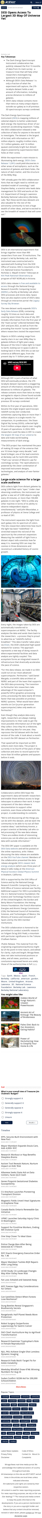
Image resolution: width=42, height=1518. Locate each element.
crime (23, 1425)
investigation (25, 1421)
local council (15, 1413)
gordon (34, 978)
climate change (7, 1437)
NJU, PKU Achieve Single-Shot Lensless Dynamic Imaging (20, 1353)
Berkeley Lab (19, 987)
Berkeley (5, 978)
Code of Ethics (27, 1451)
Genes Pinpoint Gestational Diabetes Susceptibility (19, 1182)
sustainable (6, 1429)
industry (15, 1421)
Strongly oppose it (13, 1112)
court (32, 1437)
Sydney (26, 1433)
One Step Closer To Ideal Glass (16, 1236)
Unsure (8, 1117)
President (35, 1433)
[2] (15, 1496)
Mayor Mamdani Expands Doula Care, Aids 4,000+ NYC (19, 1147)
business (17, 1409)
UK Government (30, 1429)
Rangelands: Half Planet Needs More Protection (19, 1315)
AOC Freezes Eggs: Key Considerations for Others (19, 1287)
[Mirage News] (8, 2)
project (16, 1425)
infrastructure (7, 1417)
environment (23, 1405)
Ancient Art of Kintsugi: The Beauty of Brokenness (30, 1015)
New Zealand (17, 1429)
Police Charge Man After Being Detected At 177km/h (16, 1245)
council (25, 1409)
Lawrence (5, 984)
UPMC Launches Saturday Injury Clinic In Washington (20, 1219)
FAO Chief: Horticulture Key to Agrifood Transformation (20, 1333)
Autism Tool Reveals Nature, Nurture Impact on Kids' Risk (19, 1164)
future (19, 1433)
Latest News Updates (9, 1451)
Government (15, 1397)
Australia (5, 1397)
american (25, 978)
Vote (6, 1123)
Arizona (29, 981)
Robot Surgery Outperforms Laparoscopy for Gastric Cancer (16, 1324)
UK (31, 1409)
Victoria (36, 1401)
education (28, 1417)
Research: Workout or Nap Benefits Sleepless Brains (18, 1156)
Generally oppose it (14, 1107)
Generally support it (14, 1103)
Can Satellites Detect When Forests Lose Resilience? (18, 1298)
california (15, 978)
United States (6, 1425)
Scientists (11, 1433)
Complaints (26, 1457)
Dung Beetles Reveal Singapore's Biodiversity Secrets (17, 1307)
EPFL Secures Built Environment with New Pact (19, 1138)
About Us (36, 1454)
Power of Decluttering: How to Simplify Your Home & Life (29, 1042)
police (4, 1401)
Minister (33, 1405)
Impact (25, 1437)
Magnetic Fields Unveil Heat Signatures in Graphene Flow (20, 1202)
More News (21, 1387)
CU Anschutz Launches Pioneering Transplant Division (18, 1193)
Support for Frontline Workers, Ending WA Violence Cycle (20, 1228)
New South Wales (27, 1413)
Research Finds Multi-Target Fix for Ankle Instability (18, 1361)
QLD (3, 1433)
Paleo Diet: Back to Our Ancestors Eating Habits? (29, 1027)
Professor (5, 1405)
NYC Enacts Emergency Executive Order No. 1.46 (20, 1254)
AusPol (34, 1421)
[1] (13, 1496)
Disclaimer (5, 1457)
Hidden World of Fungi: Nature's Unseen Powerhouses (28, 1002)
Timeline (5, 1130)
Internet (5, 1441)
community (35, 1397)
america (17, 1437)
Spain (24, 975)
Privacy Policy (6, 1454)
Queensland (6, 1409)
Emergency (31, 1425)
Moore (4, 981)
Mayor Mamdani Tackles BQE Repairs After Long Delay (19, 1263)
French (32, 975)
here (35, 964)
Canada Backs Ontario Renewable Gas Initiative (20, 1210)
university (25, 1397)
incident (13, 1441)
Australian (12, 1401)
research (22, 1401)
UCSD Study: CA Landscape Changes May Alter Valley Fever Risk (19, 1272)
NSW (29, 1401)
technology (6, 1421)
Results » (32, 1123)
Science (4, 8)
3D (13, 984)
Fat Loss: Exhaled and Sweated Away (19, 1279)
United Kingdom (16, 981)
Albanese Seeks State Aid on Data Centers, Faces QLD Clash (17, 1173)
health (14, 1405)
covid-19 (5, 1413)
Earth (9, 975)
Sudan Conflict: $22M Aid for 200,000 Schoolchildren (19, 1379)
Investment (18, 1417)
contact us (30, 1512)
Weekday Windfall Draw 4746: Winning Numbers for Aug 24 (20, 1370)
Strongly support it (14, 1098)
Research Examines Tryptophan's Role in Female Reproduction (20, 1342)
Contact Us (26, 1454)
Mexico (17, 975)
